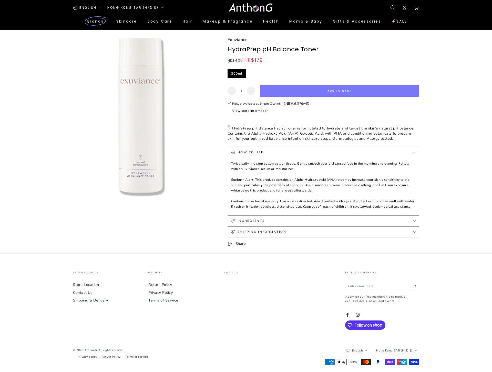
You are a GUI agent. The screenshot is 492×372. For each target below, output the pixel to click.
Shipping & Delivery (90, 300)
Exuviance (238, 40)
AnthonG (91, 350)
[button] (392, 8)
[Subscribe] (416, 286)
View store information (250, 110)
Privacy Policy (160, 292)
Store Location (86, 284)
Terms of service (136, 357)
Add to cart (339, 91)
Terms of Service (163, 300)
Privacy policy (87, 357)
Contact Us (83, 292)
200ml (236, 73)
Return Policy (160, 284)
